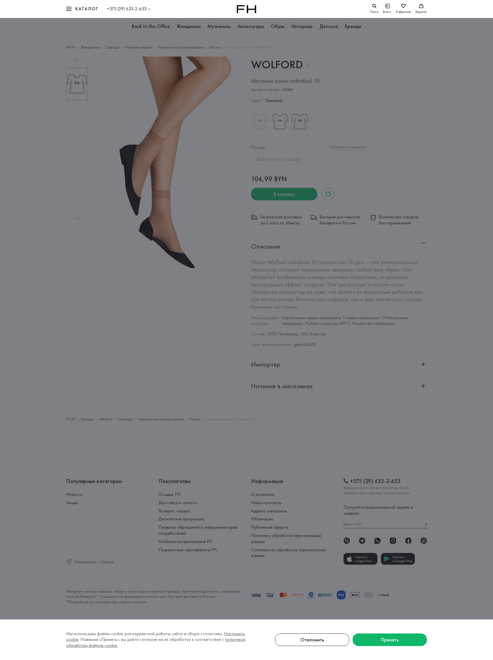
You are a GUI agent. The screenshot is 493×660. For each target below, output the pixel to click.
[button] (82, 9)
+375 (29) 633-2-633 (127, 9)
